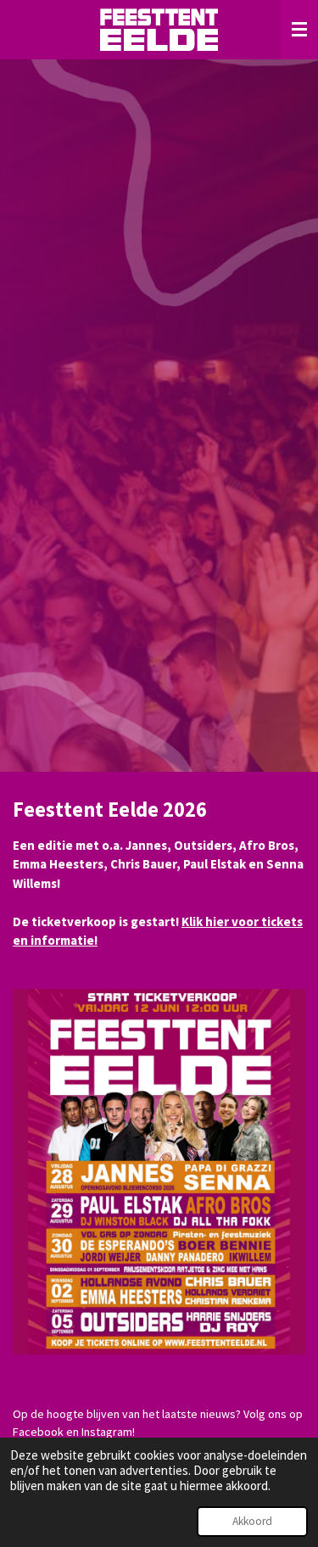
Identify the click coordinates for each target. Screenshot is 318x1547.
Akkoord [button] (252, 1521)
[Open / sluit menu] (299, 29)
